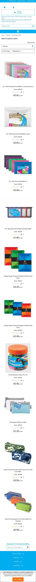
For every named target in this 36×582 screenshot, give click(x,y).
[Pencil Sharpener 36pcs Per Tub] (18, 358)
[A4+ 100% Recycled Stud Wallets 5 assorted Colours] (18, 69)
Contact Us (12, 1)
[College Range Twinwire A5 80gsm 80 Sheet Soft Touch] (18, 308)
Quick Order (31, 1)
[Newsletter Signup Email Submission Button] (28, 547)
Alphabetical (16, 51)
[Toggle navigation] (18, 31)
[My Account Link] (13, 8)
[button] (18, 92)
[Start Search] (33, 26)
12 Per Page (6, 51)
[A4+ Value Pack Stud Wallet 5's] (18, 164)
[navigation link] (4, 8)
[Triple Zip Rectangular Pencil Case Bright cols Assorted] (18, 502)
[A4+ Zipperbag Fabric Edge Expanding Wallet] (18, 212)
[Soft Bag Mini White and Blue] (18, 405)
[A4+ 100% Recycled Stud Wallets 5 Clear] (18, 117)
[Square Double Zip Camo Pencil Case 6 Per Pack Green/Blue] (18, 453)
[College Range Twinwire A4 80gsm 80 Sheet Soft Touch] (18, 259)
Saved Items (21, 1)
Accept (19, 579)
